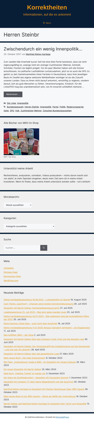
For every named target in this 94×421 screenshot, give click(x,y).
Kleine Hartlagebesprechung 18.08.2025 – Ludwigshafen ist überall (37, 299)
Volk (17, 110)
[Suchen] (43, 248)
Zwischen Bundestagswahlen (57, 110)
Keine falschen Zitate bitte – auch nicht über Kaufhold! (30, 323)
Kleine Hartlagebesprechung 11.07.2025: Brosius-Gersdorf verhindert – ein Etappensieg (47, 327)
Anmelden (9, 268)
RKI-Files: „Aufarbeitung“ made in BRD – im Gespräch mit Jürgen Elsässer (40, 362)
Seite (6, 110)
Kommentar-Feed (12, 276)
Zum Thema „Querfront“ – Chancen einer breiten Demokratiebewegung (38, 304)
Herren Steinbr (32, 107)
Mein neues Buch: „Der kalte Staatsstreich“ (25, 358)
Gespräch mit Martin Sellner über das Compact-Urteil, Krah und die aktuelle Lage (44, 339)
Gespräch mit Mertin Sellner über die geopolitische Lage (31, 354)
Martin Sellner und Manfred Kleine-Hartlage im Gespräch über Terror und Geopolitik (45, 404)
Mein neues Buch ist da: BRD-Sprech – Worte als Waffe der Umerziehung (40, 396)
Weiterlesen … (13, 94)
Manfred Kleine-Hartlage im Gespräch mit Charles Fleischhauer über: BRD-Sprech (44, 389)
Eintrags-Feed (11, 272)
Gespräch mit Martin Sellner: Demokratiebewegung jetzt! (31, 308)
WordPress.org (11, 280)
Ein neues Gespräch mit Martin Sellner (22, 369)
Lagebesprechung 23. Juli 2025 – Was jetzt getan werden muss (35, 312)
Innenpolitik (22, 103)
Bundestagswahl (15, 107)
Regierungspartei (75, 107)
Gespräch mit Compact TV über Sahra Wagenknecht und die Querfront (38, 382)
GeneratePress (62, 417)
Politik (62, 107)
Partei (55, 107)
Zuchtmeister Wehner (31, 110)
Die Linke (11, 103)
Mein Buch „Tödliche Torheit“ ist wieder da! (25, 373)
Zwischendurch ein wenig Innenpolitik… (43, 48)
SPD (12, 110)
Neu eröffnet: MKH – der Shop (18, 335)
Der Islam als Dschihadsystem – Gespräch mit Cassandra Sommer (36, 377)
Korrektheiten (47, 7)
